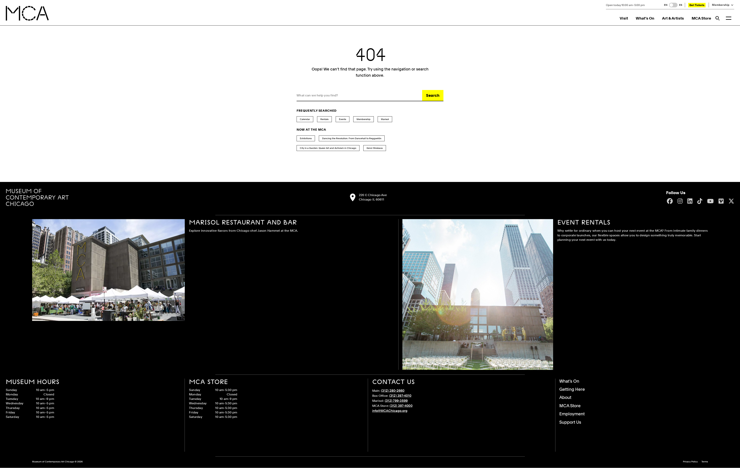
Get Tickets (696, 5)
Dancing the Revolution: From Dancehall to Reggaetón (351, 138)
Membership (720, 4)
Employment (572, 413)
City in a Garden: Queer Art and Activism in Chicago (328, 148)
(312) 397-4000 (401, 406)
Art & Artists (673, 18)
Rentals (324, 119)
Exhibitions (306, 138)
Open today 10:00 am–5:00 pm (625, 5)
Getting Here (572, 389)
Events (342, 119)
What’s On (645, 18)
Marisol (385, 119)
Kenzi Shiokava (375, 148)
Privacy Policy (690, 461)
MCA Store (701, 18)
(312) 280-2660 (393, 391)
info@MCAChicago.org (389, 411)
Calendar (305, 119)
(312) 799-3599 (396, 401)
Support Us (570, 422)
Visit (624, 18)
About (565, 397)
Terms (705, 461)
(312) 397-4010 (400, 396)
